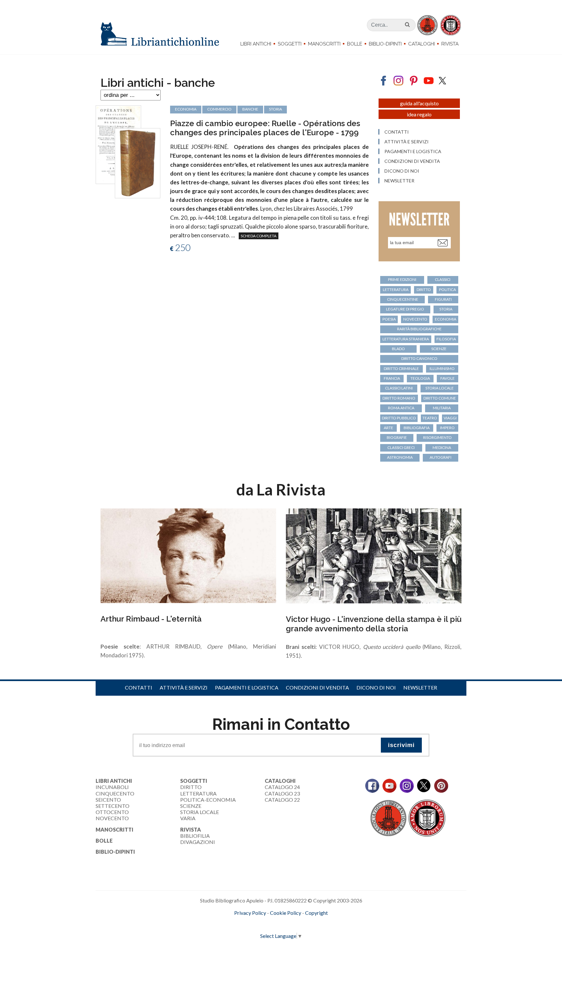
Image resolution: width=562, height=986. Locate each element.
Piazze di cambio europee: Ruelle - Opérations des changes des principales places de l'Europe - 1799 (265, 128)
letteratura (395, 289)
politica (447, 289)
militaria (442, 407)
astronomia (400, 457)
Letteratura (198, 793)
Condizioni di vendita (412, 161)
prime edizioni (402, 279)
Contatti (396, 132)
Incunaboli (112, 787)
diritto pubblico (399, 417)
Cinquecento (115, 793)
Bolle (354, 44)
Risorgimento (437, 437)
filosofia (446, 338)
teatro (429, 417)
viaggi (450, 417)
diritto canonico (419, 358)
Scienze (190, 806)
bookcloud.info (293, 923)
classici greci (401, 447)
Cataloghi (421, 44)
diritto (424, 289)
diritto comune (439, 398)
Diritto (191, 787)
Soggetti (289, 44)
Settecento (112, 806)
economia (185, 109)
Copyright (316, 913)
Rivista (450, 44)
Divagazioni (197, 842)
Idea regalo (419, 114)
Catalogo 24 (282, 787)
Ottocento (112, 812)
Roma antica (401, 407)
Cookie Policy (285, 913)
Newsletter (399, 180)
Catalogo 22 (282, 799)
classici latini (399, 388)
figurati (443, 299)
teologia (420, 378)
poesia (389, 319)
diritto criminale (401, 368)
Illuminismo (442, 368)
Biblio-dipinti (385, 44)
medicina (442, 447)
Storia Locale (199, 812)
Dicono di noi (401, 171)
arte (388, 427)
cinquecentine (402, 299)
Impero (447, 427)
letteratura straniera (405, 338)
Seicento (108, 799)
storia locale (439, 388)
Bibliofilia (195, 836)
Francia (392, 378)
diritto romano (398, 398)
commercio (219, 109)
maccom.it (262, 923)
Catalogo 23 (282, 793)
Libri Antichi (255, 44)
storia (275, 109)
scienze (439, 348)
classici (442, 279)
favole (447, 378)
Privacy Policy (250, 913)
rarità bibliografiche (419, 328)
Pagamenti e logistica (412, 151)
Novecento (415, 319)
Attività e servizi (406, 141)
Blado (398, 348)
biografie (397, 437)
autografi (440, 457)
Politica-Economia (208, 799)
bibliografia (417, 427)
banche (250, 109)
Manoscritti (324, 44)
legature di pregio (405, 309)
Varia (187, 818)
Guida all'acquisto (419, 103)
